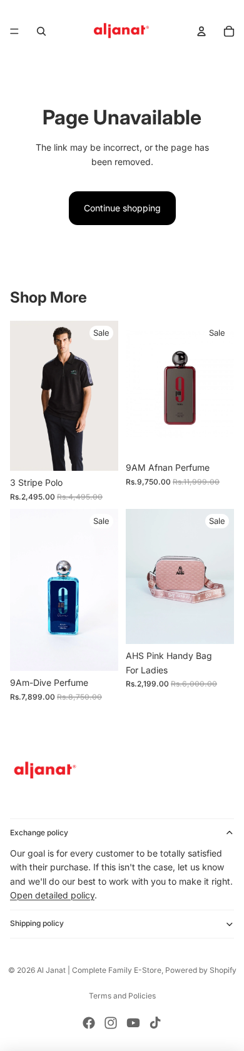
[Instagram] (110, 1022)
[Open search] (41, 31)
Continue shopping (122, 208)
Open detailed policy (52, 895)
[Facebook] (88, 1022)
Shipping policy (37, 923)
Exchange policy (39, 832)
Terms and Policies (122, 995)
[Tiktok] (155, 1022)
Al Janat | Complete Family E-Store (99, 970)
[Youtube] (133, 1022)
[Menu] (14, 31)
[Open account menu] (201, 31)
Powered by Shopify (200, 970)
